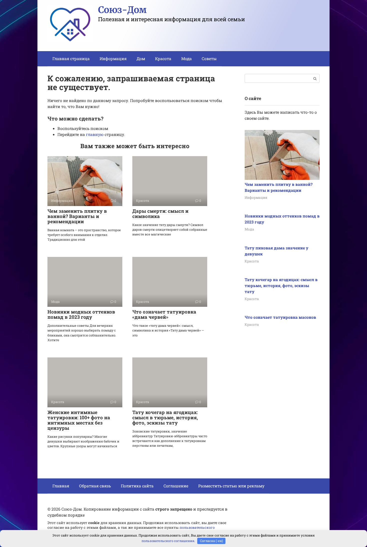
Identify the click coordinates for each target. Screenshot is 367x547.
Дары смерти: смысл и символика (160, 213)
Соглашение (176, 485)
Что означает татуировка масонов (280, 317)
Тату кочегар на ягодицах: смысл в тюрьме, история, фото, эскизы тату (165, 417)
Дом (141, 58)
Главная (60, 485)
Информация (113, 58)
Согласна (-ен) (211, 541)
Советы (209, 58)
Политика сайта (137, 485)
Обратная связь (95, 485)
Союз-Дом (122, 9)
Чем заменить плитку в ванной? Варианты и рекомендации (77, 216)
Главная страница (71, 58)
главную (95, 134)
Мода (186, 58)
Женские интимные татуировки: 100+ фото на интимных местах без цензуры (78, 420)
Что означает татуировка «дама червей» (164, 314)
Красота (163, 58)
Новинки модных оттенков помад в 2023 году (81, 314)
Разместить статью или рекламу (231, 485)
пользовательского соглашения (168, 541)
